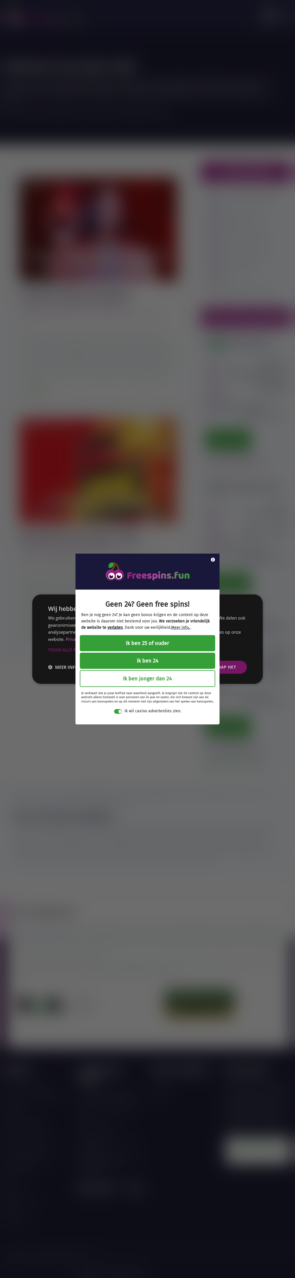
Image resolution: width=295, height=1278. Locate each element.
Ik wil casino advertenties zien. (152, 711)
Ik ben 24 (147, 661)
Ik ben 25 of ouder (147, 643)
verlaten (115, 627)
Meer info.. (180, 627)
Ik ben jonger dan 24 (147, 678)
